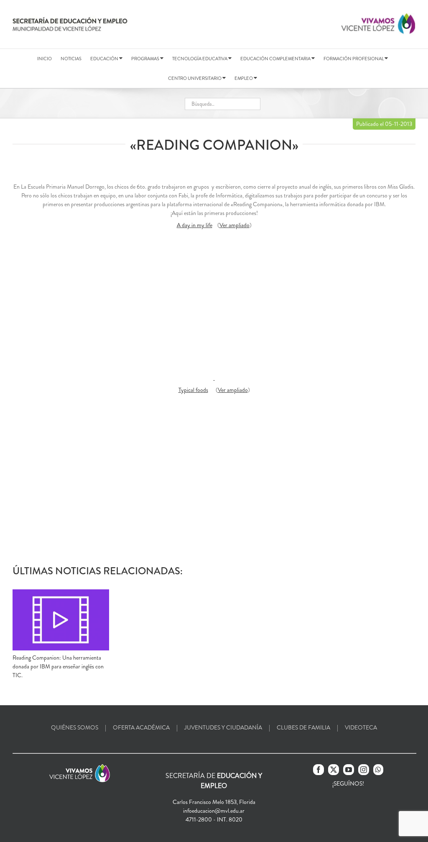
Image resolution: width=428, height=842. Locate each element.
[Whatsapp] (378, 769)
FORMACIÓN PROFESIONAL (354, 58)
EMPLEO (244, 78)
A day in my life (194, 225)
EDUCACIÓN (104, 58)
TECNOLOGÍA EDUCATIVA (200, 58)
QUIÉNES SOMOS (74, 727)
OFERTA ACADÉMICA (141, 727)
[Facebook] (318, 769)
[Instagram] (363, 769)
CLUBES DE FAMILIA (303, 727)
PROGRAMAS (145, 58)
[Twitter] (333, 769)
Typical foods (193, 390)
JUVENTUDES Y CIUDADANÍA (223, 727)
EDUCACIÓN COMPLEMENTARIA (275, 58)
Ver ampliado (234, 225)
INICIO (44, 58)
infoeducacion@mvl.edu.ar (214, 810)
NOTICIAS (71, 58)
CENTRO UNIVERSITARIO (195, 78)
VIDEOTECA (361, 727)
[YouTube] (348, 769)
